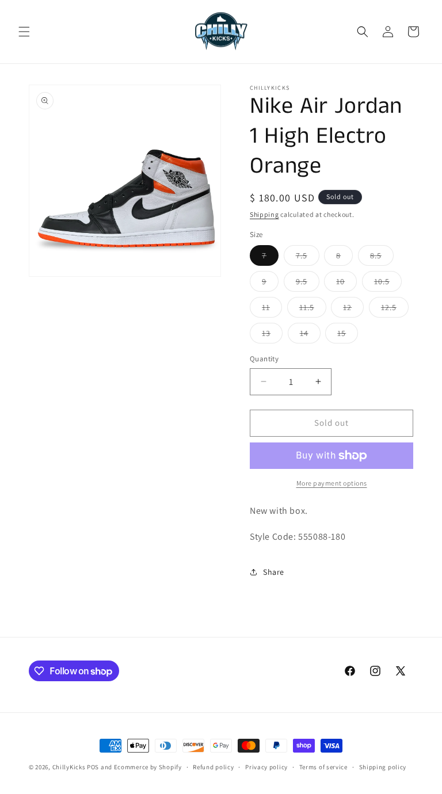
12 (353, 309)
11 (272, 309)
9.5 (307, 284)
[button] (24, 31)
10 (346, 284)
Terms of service (323, 767)
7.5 (307, 258)
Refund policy (213, 767)
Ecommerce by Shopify (148, 767)
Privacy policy (266, 767)
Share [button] (273, 572)
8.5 (382, 258)
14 (310, 335)
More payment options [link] (331, 483)
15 (347, 335)
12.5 (395, 309)
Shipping (264, 214)
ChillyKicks (69, 767)
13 (272, 335)
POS (93, 767)
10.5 (388, 284)
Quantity (264, 359)
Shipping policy (383, 767)
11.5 (312, 309)
